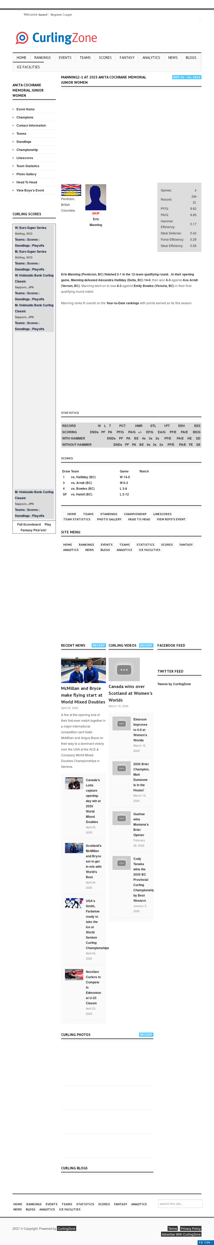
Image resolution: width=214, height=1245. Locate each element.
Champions (24, 117)
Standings (23, 141)
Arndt (80, 482)
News (173, 57)
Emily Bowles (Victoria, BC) (154, 285)
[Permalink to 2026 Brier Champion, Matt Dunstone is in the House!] (121, 767)
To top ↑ (206, 1242)
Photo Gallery (26, 174)
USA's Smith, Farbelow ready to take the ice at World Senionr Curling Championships (97, 924)
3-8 (124, 488)
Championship (27, 149)
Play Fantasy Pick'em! (36, 527)
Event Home (25, 109)
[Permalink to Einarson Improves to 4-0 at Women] (121, 723)
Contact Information (31, 125)
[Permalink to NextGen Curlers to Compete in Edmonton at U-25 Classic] (74, 974)
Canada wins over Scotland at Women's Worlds (130, 693)
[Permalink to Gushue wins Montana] (121, 817)
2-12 (125, 494)
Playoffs (38, 245)
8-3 (119, 285)
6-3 (168, 280)
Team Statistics (27, 166)
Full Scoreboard (29, 524)
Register (56, 14)
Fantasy (127, 57)
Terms (172, 1228)
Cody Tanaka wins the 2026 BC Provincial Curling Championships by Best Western (145, 879)
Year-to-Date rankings (122, 303)
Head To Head (26, 182)
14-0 (147, 280)
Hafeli (80, 494)
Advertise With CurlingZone (181, 1234)
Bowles (81, 488)
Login (68, 14)
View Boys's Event (30, 190)
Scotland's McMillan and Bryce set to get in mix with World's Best (94, 861)
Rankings (42, 57)
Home (21, 57)
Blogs (191, 57)
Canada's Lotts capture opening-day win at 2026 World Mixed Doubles (93, 801)
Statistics (145, 545)
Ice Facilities (28, 67)
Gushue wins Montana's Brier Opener (141, 824)
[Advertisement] (34, 410)
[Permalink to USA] (74, 903)
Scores (105, 57)
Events (65, 57)
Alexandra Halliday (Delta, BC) (120, 280)
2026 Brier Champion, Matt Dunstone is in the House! (141, 777)
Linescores (24, 157)
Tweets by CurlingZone (174, 683)
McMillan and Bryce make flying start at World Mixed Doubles (83, 695)
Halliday (82, 477)
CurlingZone (66, 1228)
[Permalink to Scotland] (74, 847)
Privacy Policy (191, 1228)
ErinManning (96, 222)
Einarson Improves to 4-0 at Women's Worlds (140, 729)
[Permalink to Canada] (74, 783)
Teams (85, 57)
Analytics (151, 57)
